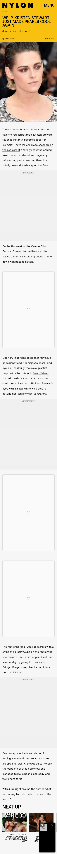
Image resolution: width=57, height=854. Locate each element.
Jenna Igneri (10, 39)
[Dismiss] (52, 825)
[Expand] (42, 825)
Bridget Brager (11, 667)
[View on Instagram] (28, 309)
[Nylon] (17, 5)
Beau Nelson (40, 373)
